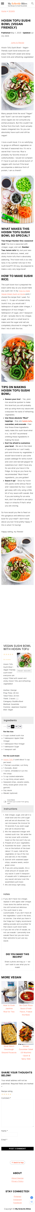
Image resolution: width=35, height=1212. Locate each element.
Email (4, 1140)
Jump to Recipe (17, 43)
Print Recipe (24, 671)
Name (4, 1131)
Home (3, 11)
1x (13, 726)
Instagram (17, 1200)
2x (16, 726)
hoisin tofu (27, 421)
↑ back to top (17, 1162)
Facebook (17, 1203)
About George (17, 1178)
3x (20, 726)
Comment (6, 1098)
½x (9, 726)
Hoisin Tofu (8, 760)
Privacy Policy (18, 1181)
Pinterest (17, 1196)
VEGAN (11, 11)
